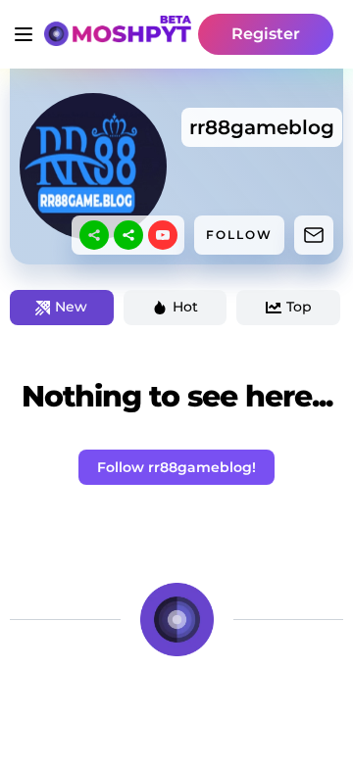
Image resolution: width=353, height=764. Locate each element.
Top (299, 306)
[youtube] (162, 235)
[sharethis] (94, 235)
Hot (185, 306)
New (71, 306)
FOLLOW (239, 234)
